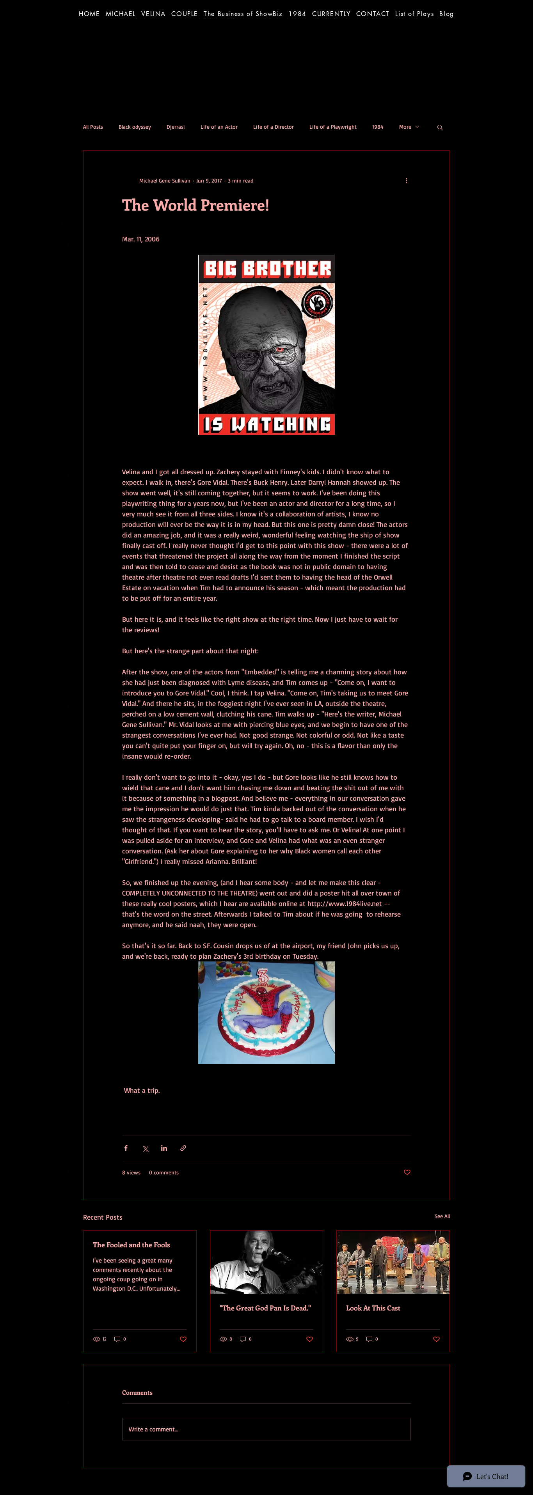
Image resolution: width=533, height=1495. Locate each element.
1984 (378, 126)
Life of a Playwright (333, 126)
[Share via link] (183, 1148)
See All (442, 1216)
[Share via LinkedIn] (164, 1148)
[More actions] (406, 180)
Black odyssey (135, 126)
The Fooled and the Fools (131, 1244)
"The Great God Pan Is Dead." (265, 1307)
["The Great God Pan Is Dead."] (266, 1262)
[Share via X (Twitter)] (145, 1148)
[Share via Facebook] (126, 1148)
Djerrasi (176, 126)
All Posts (93, 126)
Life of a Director (273, 126)
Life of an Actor (219, 126)
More (405, 126)
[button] (243, 13)
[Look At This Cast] (393, 1262)
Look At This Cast (373, 1307)
